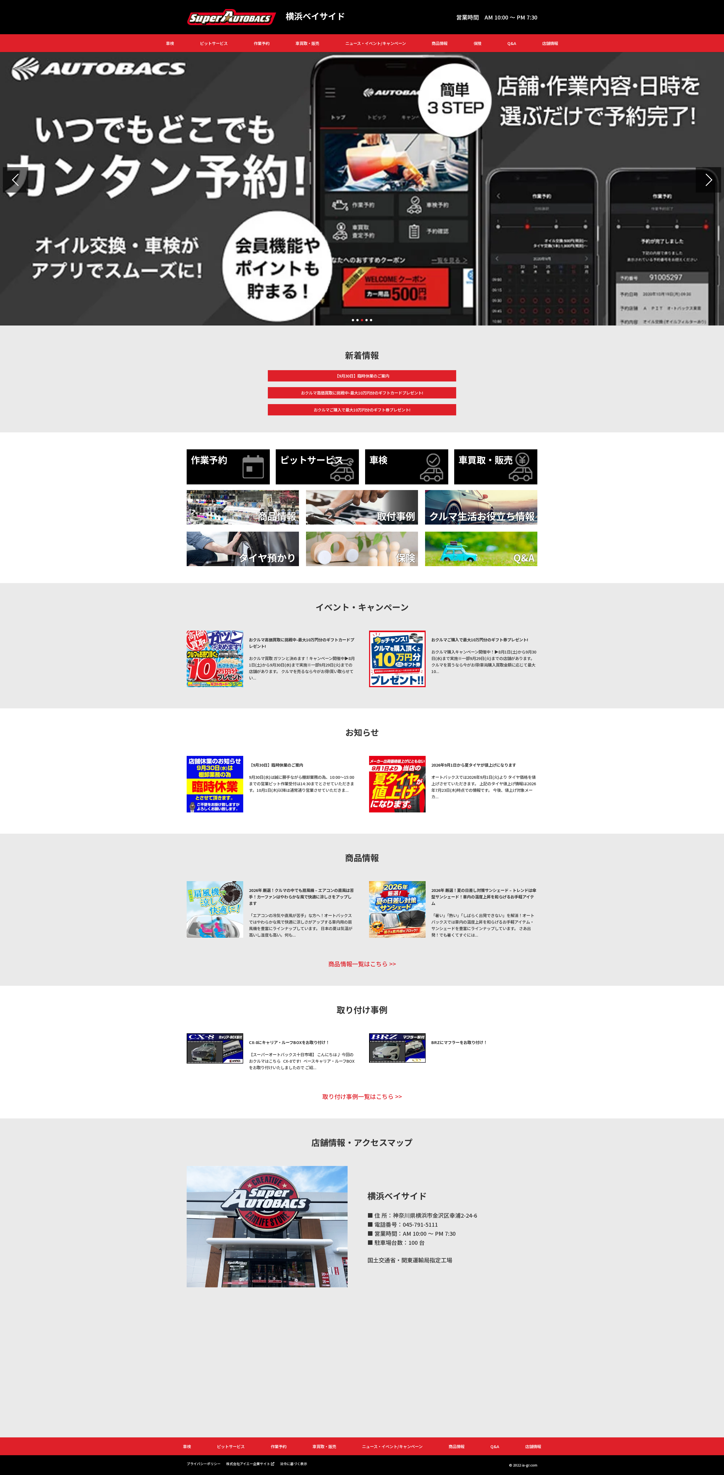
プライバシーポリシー (204, 1463)
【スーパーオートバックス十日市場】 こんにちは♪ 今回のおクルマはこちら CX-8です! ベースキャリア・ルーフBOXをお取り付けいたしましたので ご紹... (302, 1060)
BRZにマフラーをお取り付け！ (459, 1042)
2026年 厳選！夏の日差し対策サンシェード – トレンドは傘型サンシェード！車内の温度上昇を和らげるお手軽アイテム (483, 896)
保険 (477, 43)
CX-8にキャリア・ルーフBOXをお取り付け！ (289, 1042)
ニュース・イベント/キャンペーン (375, 43)
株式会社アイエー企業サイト (248, 1463)
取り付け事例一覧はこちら (358, 1096)
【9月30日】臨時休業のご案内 (362, 376)
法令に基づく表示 (293, 1463)
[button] (15, 180)
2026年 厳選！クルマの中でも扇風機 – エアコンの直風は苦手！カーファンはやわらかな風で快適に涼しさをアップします (301, 896)
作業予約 (262, 43)
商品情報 (439, 43)
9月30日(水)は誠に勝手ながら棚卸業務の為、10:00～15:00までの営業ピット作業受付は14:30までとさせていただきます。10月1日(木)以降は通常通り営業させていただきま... (301, 783)
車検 (170, 43)
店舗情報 (550, 43)
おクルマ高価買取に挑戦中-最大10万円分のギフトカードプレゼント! (362, 393)
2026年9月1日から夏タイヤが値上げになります (473, 765)
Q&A (511, 43)
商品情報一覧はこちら (358, 963)
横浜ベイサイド (315, 16)
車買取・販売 (307, 43)
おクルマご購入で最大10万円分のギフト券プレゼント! (362, 410)
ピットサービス (214, 43)
